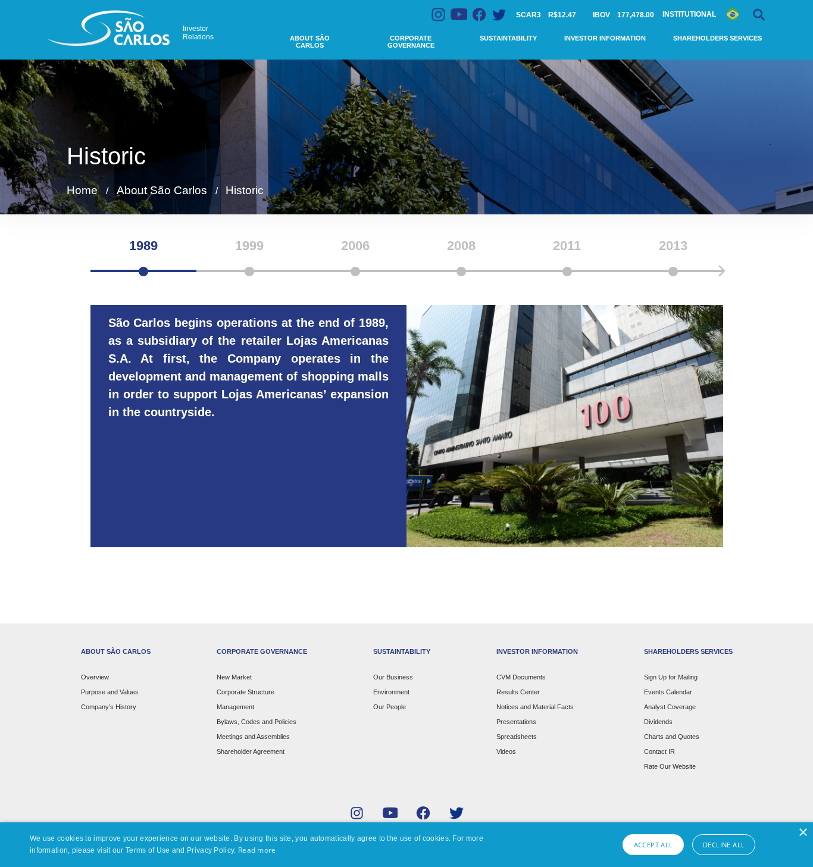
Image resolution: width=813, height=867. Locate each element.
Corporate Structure (245, 692)
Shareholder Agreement (250, 751)
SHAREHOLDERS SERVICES (688, 651)
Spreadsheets (516, 736)
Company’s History (108, 706)
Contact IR (659, 751)
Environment (391, 692)
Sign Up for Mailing (671, 677)
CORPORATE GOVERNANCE (262, 651)
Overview (95, 677)
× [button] (802, 832)
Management (235, 706)
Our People (389, 706)
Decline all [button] (724, 844)
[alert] (406, 844)
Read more (257, 850)
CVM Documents (521, 677)
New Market (234, 677)
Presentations (516, 721)
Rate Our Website (670, 766)
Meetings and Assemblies (253, 736)
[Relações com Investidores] (110, 28)
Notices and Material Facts (535, 706)
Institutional (689, 14)
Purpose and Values (110, 692)
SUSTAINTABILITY (401, 651)
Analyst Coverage (670, 706)
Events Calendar (668, 692)
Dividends (658, 721)
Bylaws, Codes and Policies (256, 721)
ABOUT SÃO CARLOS (116, 651)
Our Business (393, 677)
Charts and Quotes (671, 736)
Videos (506, 751)
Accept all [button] (653, 844)
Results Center (518, 692)
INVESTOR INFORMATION (537, 651)
